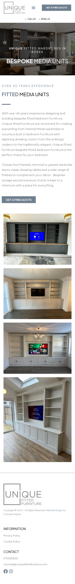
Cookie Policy (11, 541)
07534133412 (10, 558)
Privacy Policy (11, 535)
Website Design (54, 510)
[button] (33, 8)
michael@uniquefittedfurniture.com (25, 564)
